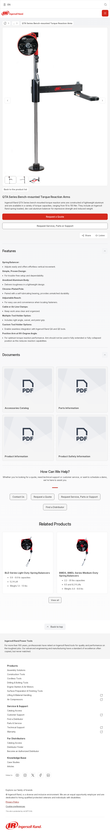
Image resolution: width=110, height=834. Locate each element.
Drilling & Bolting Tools (17, 682)
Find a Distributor (15, 719)
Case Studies (13, 762)
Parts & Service (14, 723)
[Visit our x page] (33, 775)
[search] (105, 4)
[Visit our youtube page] (17, 775)
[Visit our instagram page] (25, 775)
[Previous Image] (7, 100)
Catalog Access (14, 710)
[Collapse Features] (105, 251)
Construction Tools (16, 674)
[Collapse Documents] (105, 355)
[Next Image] (102, 100)
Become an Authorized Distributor (23, 751)
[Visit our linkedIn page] (48, 775)
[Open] (105, 13)
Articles (10, 766)
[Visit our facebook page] (40, 775)
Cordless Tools (14, 678)
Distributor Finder (15, 747)
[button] (55, 251)
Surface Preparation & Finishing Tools (25, 691)
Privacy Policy (12, 802)
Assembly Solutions (16, 670)
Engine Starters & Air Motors (20, 687)
